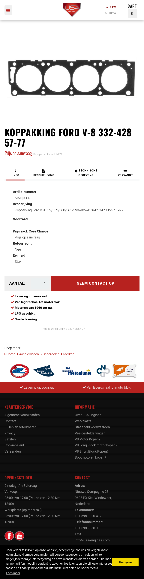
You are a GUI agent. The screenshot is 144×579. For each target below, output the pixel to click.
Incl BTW (110, 7)
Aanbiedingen (28, 354)
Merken (68, 354)
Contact (10, 421)
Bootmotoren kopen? (90, 457)
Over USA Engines (88, 415)
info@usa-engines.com (92, 540)
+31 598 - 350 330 (88, 528)
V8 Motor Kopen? (87, 439)
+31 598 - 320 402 (88, 516)
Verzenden (12, 451)
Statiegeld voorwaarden (92, 427)
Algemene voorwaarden (22, 415)
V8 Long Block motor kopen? (96, 445)
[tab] (15, 173)
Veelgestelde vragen (90, 433)
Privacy (9, 433)
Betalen (10, 439)
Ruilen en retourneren (20, 427)
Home (10, 354)
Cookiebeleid (14, 445)
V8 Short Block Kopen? (92, 451)
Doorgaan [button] (125, 561)
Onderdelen (50, 354)
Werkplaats (83, 421)
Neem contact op (95, 283)
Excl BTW (110, 13)
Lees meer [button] (13, 573)
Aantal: (17, 283)
